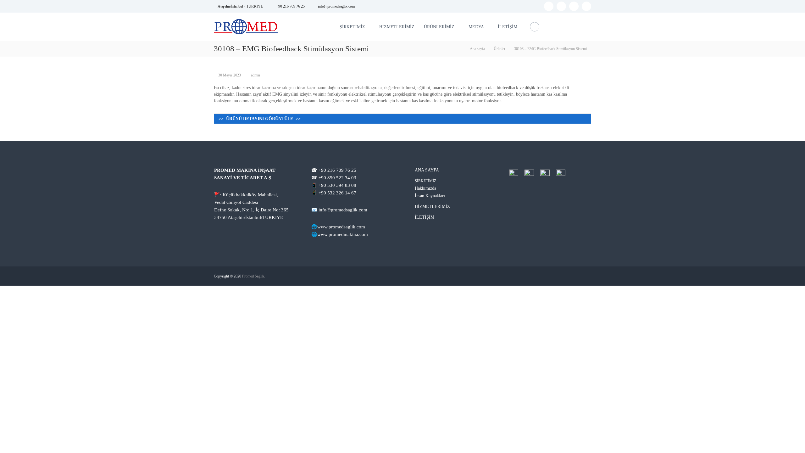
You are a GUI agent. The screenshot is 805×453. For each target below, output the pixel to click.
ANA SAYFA (427, 170)
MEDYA (476, 27)
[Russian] (571, 26)
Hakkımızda (425, 188)
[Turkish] (587, 26)
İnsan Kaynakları (430, 195)
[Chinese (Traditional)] (579, 26)
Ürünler (499, 49)
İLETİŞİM (507, 27)
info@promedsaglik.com (336, 6)
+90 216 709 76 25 (290, 6)
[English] (563, 26)
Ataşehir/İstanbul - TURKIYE (240, 6)
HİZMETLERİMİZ (396, 27)
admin (255, 75)
